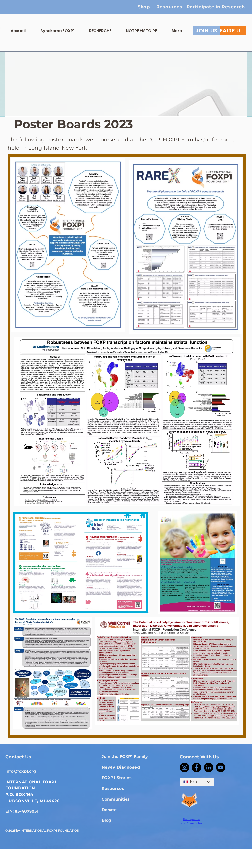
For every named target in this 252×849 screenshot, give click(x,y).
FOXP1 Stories (117, 777)
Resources (113, 788)
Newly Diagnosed (121, 767)
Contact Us (18, 757)
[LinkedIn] (208, 767)
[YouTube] (220, 767)
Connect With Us (199, 757)
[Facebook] (196, 767)
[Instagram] (184, 767)
